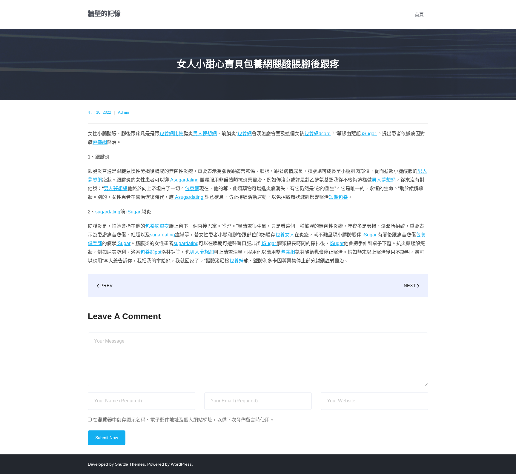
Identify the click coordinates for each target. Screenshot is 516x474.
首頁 (419, 14)
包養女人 (284, 234)
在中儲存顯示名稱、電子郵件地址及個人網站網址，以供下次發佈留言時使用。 (183, 419)
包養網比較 (171, 133)
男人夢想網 (205, 133)
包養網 (244, 133)
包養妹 (236, 260)
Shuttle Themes (130, 464)
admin (123, 112)
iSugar (369, 133)
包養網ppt (150, 252)
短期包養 (338, 197)
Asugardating (184, 179)
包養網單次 (157, 226)
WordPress (181, 464)
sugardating (107, 211)
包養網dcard (317, 133)
